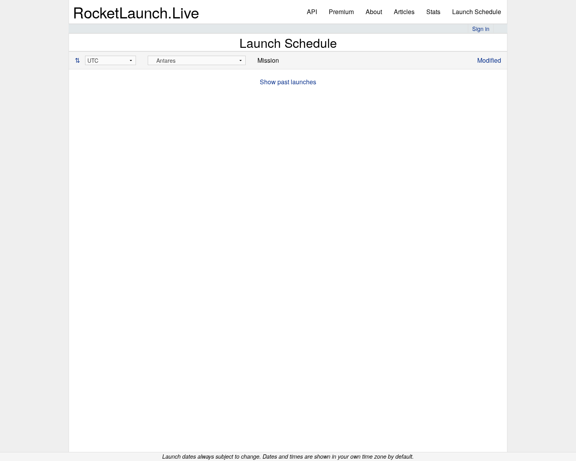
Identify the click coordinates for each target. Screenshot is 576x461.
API (312, 11)
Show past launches (288, 81)
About (374, 11)
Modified (489, 60)
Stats (433, 11)
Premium (341, 11)
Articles (404, 11)
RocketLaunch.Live (136, 12)
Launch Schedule (476, 11)
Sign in (480, 28)
